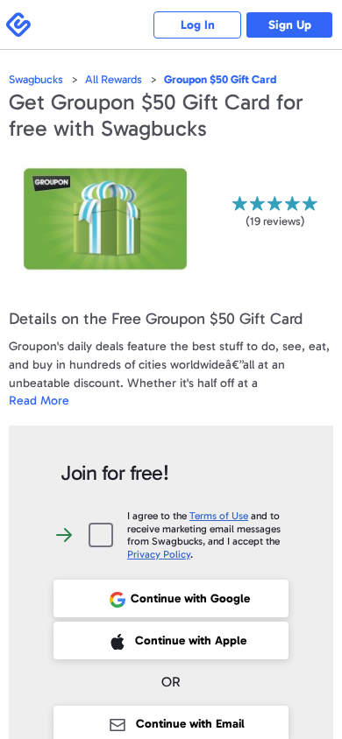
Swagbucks (36, 79)
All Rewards (113, 79)
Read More (39, 400)
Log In (198, 25)
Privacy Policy (158, 554)
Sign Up (289, 25)
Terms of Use (218, 516)
